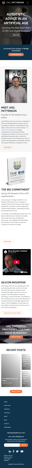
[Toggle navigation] (28, 2)
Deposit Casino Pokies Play (8, 49)
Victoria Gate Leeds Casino (9, 6)
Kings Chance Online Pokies (9, 12)
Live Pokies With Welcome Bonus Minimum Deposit (12, 28)
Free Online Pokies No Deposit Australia (9, 23)
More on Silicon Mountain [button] (12, 313)
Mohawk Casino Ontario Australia (10, 53)
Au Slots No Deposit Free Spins (9, 40)
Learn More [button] (7, 147)
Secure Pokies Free (7, 9)
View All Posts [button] (16, 391)
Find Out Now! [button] (16, 337)
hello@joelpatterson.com (16, 433)
